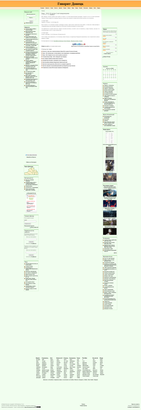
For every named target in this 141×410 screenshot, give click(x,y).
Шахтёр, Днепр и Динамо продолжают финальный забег (55, 62)
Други (71, 377)
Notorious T (52, 14)
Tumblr (91, 379)
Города (52, 365)
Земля (52, 362)
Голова (58, 374)
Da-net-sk (95, 358)
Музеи (58, 364)
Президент (59, 368)
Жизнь (69, 8)
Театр (58, 365)
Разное (80, 8)
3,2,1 (101, 368)
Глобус (52, 376)
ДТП (43, 359)
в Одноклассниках (58, 379)
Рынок (78, 374)
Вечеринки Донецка (108, 86)
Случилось (45, 358)
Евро (88, 46)
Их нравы (44, 373)
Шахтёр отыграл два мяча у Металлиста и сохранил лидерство (57, 64)
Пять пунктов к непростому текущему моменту (32, 50)
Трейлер (79, 365)
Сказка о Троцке (107, 304)
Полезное (86, 8)
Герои (101, 361)
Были (71, 373)
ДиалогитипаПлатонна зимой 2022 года (31, 32)
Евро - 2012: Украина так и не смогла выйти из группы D (55, 55)
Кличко (65, 374)
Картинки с (53, 374)
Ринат (101, 367)
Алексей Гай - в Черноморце (32, 187)
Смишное (38, 367)
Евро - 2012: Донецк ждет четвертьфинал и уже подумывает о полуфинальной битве (61, 53)
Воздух (52, 370)
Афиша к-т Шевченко (108, 88)
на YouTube (71, 379)
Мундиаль (66, 368)
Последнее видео (108, 185)
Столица (58, 376)
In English (53, 377)
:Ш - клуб (66, 361)
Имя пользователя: (31, 14)
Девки (101, 362)
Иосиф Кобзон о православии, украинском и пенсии (32, 268)
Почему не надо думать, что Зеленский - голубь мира (32, 45)
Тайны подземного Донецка (110, 267)
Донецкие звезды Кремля (109, 278)
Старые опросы (107, 53)
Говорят (44, 374)
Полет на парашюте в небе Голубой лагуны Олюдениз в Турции (110, 188)
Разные (78, 371)
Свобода (38, 370)
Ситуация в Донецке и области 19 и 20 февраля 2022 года (31, 82)
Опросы (38, 368)
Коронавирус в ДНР (108, 248)
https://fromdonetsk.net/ (30, 407)
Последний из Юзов (30, 282)
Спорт (51, 8)
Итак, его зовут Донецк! (109, 258)
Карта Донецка (29, 166)
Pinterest (76, 379)
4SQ (89, 379)
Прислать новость (136, 404)
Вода (52, 367)
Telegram (96, 379)
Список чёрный (86, 376)
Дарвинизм (72, 371)
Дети (101, 364)
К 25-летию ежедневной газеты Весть (110, 145)
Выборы (58, 373)
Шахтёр (65, 362)
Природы (53, 371)
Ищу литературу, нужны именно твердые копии (109, 122)
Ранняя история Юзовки (109, 273)
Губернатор (59, 371)
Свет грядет (85, 368)
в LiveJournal (65, 379)
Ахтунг (43, 368)
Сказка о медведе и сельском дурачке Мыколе (31, 47)
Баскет (65, 377)
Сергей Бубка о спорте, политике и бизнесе (31, 287)
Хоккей (65, 376)
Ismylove (95, 362)
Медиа (37, 365)
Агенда (43, 361)
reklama (38, 373)
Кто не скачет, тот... (110, 131)
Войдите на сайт (45, 46)
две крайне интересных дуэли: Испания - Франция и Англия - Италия (67, 40)
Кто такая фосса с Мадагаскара (30, 73)
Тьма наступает (86, 367)
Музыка (38, 364)
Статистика (59, 367)
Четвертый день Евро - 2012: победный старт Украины (55, 56)
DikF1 (94, 368)
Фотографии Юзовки (108, 305)
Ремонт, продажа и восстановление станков (109, 125)
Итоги (58, 377)
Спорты (66, 358)
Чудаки (101, 373)
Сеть (78, 368)
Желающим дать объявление (108, 117)
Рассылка (38, 376)
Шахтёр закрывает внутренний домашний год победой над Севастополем (59, 65)
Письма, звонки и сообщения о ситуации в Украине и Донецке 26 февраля (31, 62)
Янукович (102, 374)
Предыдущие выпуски (29, 225)
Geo (51, 358)
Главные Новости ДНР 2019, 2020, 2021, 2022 (110, 241)
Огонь (52, 368)
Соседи (71, 365)
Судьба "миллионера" (109, 274)
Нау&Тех (79, 367)
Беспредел (44, 367)
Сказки (37, 371)
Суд (78, 359)
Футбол (98, 46)
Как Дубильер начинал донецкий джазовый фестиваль (109, 296)
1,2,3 (84, 361)
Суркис (101, 371)
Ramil (94, 361)
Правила (106, 120)
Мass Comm (72, 367)
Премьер (59, 370)
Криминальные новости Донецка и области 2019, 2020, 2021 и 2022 (109, 246)
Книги (37, 362)
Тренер (101, 370)
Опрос (105, 29)
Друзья (37, 374)
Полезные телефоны (109, 105)
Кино (37, 361)
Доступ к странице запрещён (30, 180)
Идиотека (85, 364)
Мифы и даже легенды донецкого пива (109, 260)
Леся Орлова (96, 374)
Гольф (65, 365)
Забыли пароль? (29, 22)
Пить (78, 361)
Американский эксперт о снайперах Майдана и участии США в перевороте (32, 183)
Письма (44, 376)
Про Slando (106, 119)
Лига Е (65, 370)
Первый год (106, 301)
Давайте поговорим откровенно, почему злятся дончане (32, 58)
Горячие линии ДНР (108, 91)
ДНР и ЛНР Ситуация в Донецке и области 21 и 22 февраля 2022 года (31, 76)
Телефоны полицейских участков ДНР (109, 108)
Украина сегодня (92, 46)
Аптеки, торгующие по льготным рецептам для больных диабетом (109, 103)
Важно (38, 358)
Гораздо (71, 370)
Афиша (90, 8)
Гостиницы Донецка (108, 92)
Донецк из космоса (110, 158)
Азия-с (52, 364)
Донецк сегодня (83, 46)
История (38, 359)
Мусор (78, 373)
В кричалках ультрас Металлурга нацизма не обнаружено (55, 67)
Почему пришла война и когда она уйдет (31, 29)
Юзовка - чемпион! (108, 285)
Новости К (59, 358)
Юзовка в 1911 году (108, 275)
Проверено (72, 361)
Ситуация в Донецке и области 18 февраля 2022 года (31, 86)
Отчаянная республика (109, 262)
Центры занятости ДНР (109, 89)
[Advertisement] (109, 18)
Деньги (60, 8)
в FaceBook (50, 379)
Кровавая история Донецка (110, 277)
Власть (56, 8)
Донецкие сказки (86, 374)
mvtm (94, 365)
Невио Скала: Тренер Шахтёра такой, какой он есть (31, 279)
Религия (58, 362)
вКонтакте (45, 379)
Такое (78, 358)
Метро (78, 376)
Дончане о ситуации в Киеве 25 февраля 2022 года (32, 66)
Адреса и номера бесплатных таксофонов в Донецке (110, 99)
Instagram (81, 379)
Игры (71, 359)
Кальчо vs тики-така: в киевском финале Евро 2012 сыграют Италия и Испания (60, 51)
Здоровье (72, 374)
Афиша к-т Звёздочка (109, 85)
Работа (58, 361)
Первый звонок (29, 186)
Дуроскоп (85, 362)
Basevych (95, 370)
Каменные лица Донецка (31, 271)
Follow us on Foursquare (31, 162)
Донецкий (38, 377)
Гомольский (95, 376)
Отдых (64, 8)
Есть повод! (72, 364)
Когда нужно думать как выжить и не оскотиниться (31, 37)
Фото (95, 8)
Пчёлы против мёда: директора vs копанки (30, 190)
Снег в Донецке (109, 171)
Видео (98, 8)
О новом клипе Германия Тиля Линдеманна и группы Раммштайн (109, 208)
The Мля (84, 358)
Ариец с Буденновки (108, 289)
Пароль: (31, 17)
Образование (85, 365)
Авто (78, 364)
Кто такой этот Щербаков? (31, 272)
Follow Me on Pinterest (31, 157)
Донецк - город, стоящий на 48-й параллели (110, 293)
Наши (101, 359)
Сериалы (79, 370)
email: (25, 220)
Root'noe (95, 373)
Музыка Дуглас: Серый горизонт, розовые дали (110, 227)
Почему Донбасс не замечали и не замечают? (31, 42)
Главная (42, 8)
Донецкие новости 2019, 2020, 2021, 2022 (109, 243)
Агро (58, 359)
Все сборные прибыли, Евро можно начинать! (53, 58)
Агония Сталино (29, 266)
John (94, 367)
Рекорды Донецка (108, 302)
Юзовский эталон (108, 307)
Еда (78, 362)
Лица (73, 8)
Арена (65, 364)
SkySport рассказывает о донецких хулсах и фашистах (55, 60)
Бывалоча (72, 358)
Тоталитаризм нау (86, 370)
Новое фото (106, 129)
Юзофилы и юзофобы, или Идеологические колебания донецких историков (110, 265)
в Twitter (85, 379)
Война (71, 368)
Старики (102, 365)
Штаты (52, 361)
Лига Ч (65, 371)
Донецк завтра (45, 371)
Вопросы (44, 362)
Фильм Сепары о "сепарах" (110, 218)
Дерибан (44, 365)
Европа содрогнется (87, 371)
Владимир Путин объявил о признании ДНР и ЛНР (32, 80)
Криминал (44, 364)
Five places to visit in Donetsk (110, 94)
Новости (47, 8)
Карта (52, 359)
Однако (71, 376)
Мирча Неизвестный (30, 274)
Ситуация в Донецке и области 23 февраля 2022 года (31, 69)
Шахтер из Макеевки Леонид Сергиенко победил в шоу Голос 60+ (110, 198)
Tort (94, 359)
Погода (52, 373)
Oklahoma (95, 371)
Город (76, 8)
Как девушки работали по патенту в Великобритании (110, 299)
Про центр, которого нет (109, 271)
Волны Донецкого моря (109, 291)
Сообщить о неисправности (134, 407)
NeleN (94, 364)
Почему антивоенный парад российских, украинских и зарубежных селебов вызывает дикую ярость (32, 54)
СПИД (78, 377)
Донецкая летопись (108, 308)
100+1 (65, 359)
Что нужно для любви (30, 71)
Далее (115, 252)
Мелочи (71, 362)
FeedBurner (33, 243)
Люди (101, 358)
